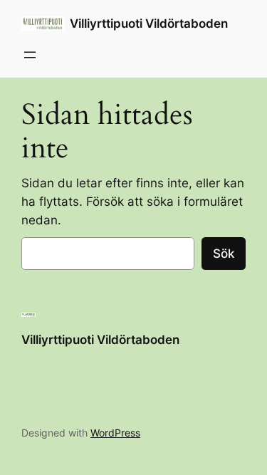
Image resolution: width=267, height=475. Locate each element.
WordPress (115, 433)
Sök (223, 253)
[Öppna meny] (29, 54)
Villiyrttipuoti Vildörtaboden (149, 23)
